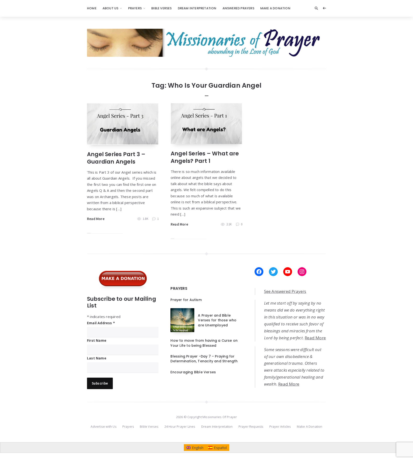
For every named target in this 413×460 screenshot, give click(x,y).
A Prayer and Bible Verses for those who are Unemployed (217, 320)
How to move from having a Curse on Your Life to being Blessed (204, 343)
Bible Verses (161, 8)
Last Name (96, 358)
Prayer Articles (280, 426)
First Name (96, 340)
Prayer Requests (251, 426)
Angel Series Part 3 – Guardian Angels (116, 157)
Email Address (101, 323)
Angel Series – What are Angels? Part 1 (205, 157)
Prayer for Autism (185, 299)
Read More (95, 218)
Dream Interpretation (197, 8)
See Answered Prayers (285, 291)
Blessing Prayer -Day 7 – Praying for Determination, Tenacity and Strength (204, 358)
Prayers (135, 8)
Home (92, 8)
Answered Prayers (238, 8)
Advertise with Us (103, 426)
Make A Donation (275, 8)
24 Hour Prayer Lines (180, 426)
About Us (111, 8)
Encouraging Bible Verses (193, 372)
